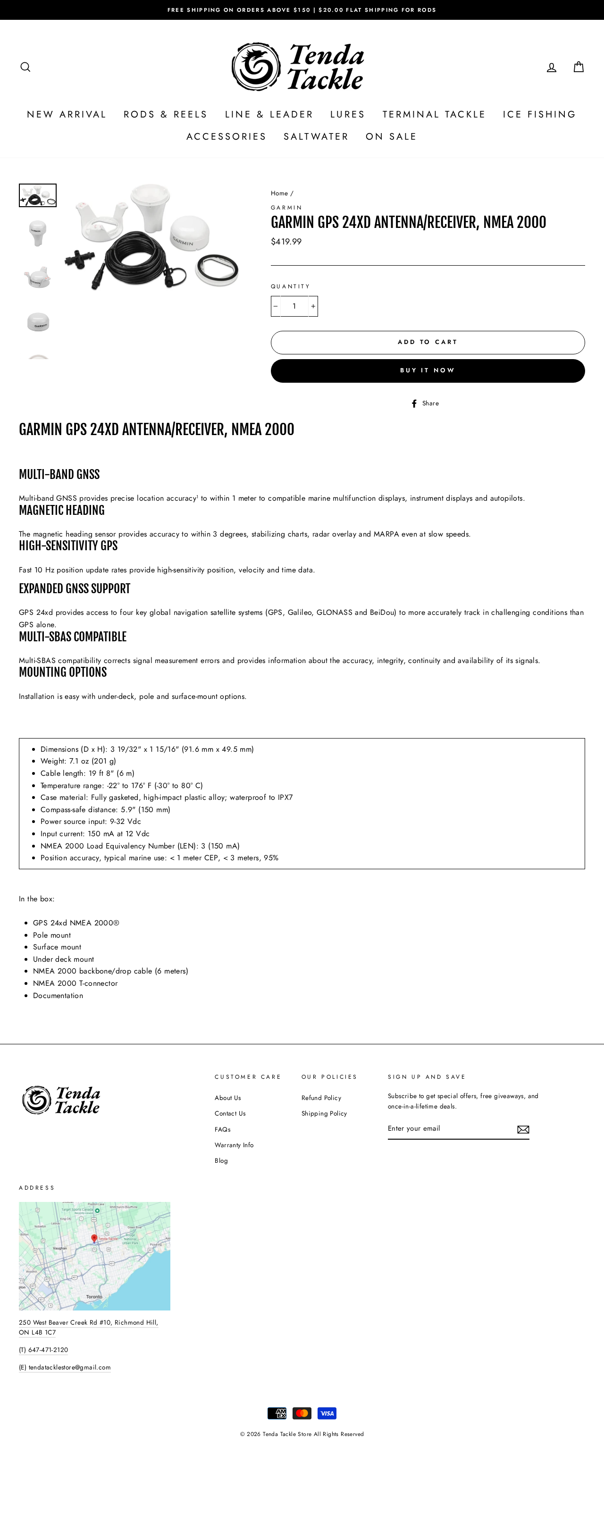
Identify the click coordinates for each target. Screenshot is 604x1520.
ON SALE (392, 136)
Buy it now (428, 370)
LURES (348, 114)
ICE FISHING (540, 114)
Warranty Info (234, 1145)
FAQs (222, 1129)
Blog (221, 1160)
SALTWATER (316, 136)
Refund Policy (321, 1097)
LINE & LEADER (269, 114)
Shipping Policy (324, 1113)
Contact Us (230, 1113)
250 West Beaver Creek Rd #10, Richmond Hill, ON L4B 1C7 (89, 1327)
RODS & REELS (166, 114)
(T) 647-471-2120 (43, 1349)
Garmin (287, 207)
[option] (302, 10)
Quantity (291, 286)
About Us (228, 1097)
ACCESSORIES (226, 136)
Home (279, 193)
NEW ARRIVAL (67, 114)
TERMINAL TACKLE (435, 114)
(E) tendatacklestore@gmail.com (65, 1367)
